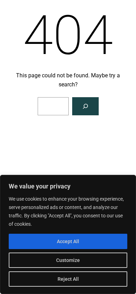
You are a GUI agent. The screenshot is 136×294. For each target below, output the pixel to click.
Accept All (68, 241)
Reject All (68, 279)
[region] (68, 234)
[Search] (85, 106)
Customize (68, 260)
